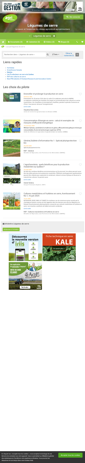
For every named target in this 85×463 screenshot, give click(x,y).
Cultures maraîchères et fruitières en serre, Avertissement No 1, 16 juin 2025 (49, 194)
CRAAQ (44, 456)
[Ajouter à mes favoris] (80, 94)
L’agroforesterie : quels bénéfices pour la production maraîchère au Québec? (46, 165)
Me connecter (74, 17)
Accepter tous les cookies (70, 455)
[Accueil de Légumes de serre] (3, 42)
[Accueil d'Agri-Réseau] (10, 18)
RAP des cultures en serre (16, 77)
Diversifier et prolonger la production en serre (43, 94)
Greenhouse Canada (14, 70)
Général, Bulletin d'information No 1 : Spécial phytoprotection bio (50, 141)
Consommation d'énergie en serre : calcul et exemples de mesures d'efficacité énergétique (49, 121)
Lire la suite (27, 106)
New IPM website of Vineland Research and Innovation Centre (29, 79)
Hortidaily (10, 68)
